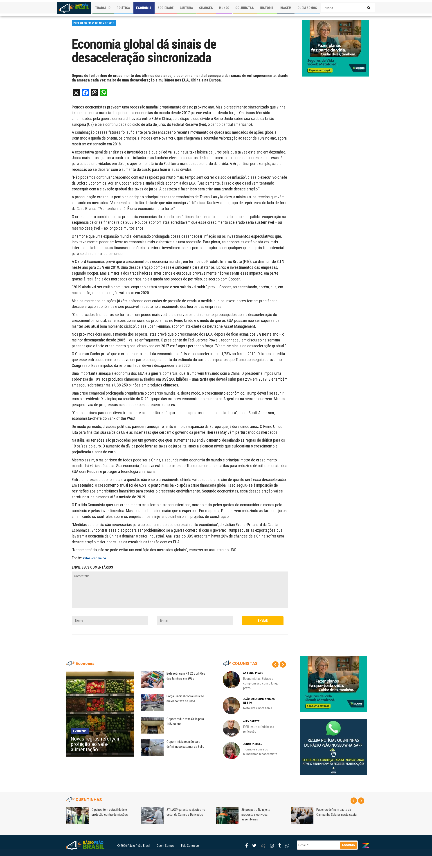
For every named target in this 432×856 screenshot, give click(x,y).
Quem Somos (165, 845)
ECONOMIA (143, 8)
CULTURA (186, 8)
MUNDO (224, 8)
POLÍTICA (123, 8)
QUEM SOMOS (307, 8)
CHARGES (206, 8)
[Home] (74, 8)
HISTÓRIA (267, 8)
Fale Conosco (190, 845)
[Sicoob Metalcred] (335, 48)
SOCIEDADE (166, 8)
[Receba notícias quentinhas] (333, 743)
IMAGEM (285, 8)
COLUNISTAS (244, 8)
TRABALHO (102, 8)
